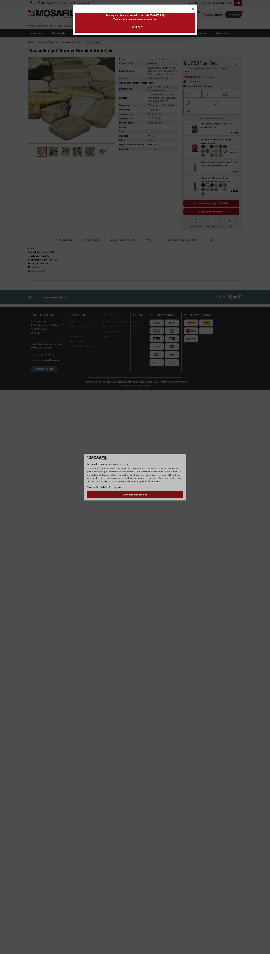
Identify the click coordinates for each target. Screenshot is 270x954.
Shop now (137, 26)
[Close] (193, 9)
